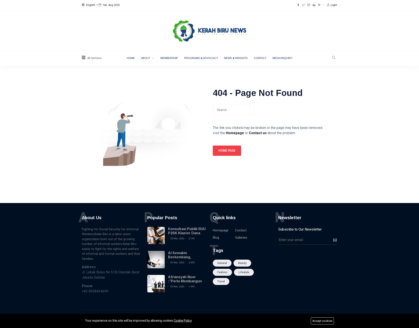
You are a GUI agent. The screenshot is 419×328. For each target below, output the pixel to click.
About (146, 58)
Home (131, 58)
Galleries (241, 237)
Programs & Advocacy (201, 58)
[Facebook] (298, 5)
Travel (221, 281)
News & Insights (236, 58)
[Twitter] (303, 5)
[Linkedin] (314, 5)
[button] (90, 5)
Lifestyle (244, 272)
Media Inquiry (282, 58)
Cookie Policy (183, 320)
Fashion (222, 272)
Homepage (220, 230)
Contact (260, 58)
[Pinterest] (319, 5)
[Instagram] (308, 5)
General (222, 263)
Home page (226, 150)
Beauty (242, 263)
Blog (216, 237)
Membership (169, 58)
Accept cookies (322, 321)
